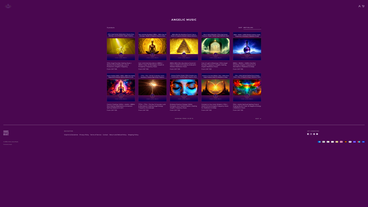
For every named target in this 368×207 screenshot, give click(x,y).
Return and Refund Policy (118, 135)
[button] (363, 6)
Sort (240, 27)
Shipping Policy (133, 135)
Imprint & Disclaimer (71, 135)
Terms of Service (95, 135)
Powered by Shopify (7, 144)
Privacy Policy (84, 135)
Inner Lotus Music (6, 133)
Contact (105, 135)
